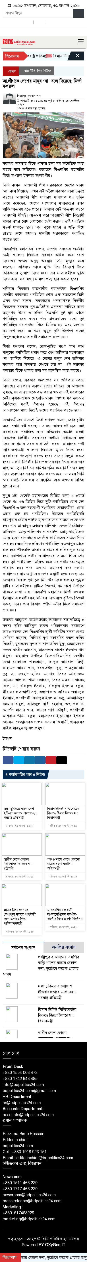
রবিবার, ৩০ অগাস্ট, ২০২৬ (19, 826)
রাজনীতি (29, 71)
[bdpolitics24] (19, 41)
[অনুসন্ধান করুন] (78, 13)
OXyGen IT (55, 1244)
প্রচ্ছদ (12, 71)
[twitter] (39, 22)
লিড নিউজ (44, 71)
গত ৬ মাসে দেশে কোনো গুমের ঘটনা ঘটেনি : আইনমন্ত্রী (63, 864)
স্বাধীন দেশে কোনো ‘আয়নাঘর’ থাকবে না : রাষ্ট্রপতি (18, 864)
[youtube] (52, 22)
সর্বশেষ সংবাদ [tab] (23, 948)
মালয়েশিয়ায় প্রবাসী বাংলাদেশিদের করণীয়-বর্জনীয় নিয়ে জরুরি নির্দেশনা (65, 914)
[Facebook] (8, 760)
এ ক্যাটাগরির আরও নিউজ (25, 774)
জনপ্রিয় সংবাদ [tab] (64, 947)
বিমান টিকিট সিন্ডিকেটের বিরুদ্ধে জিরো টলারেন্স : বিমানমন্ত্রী (63, 813)
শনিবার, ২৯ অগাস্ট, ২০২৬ (19, 931)
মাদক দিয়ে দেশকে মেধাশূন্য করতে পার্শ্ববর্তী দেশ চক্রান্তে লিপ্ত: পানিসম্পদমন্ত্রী (20, 917)
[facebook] (27, 22)
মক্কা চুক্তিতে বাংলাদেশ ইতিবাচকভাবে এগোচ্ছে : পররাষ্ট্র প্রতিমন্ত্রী (20, 813)
